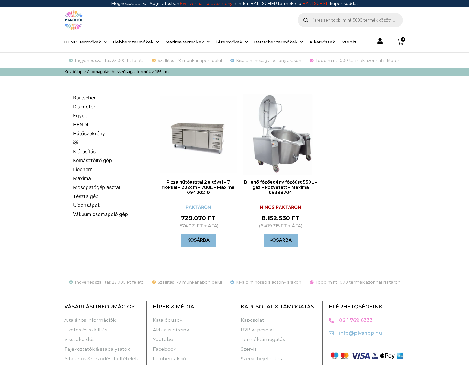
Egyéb (80, 115)
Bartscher (84, 98)
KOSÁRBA (281, 240)
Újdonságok (86, 205)
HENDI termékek (82, 42)
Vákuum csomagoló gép (100, 214)
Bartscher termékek (276, 42)
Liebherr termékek (133, 42)
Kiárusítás (84, 151)
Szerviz (349, 42)
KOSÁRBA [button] (198, 240)
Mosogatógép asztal (96, 187)
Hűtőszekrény (89, 133)
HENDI (80, 124)
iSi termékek (229, 42)
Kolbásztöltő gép (92, 160)
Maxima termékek (184, 42)
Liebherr (82, 169)
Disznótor (84, 106)
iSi (75, 142)
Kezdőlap (73, 71)
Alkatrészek (322, 42)
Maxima (82, 178)
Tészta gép (86, 196)
